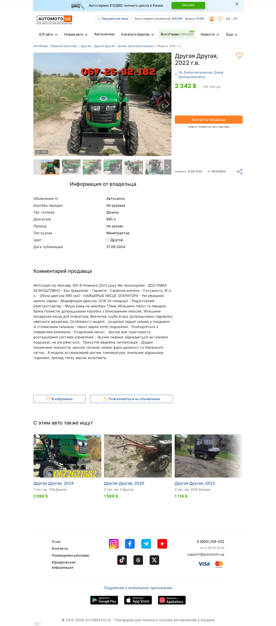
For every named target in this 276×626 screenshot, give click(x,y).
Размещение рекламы (70, 555)
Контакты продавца (209, 119)
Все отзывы (177, 34)
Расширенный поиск (115, 18)
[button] (167, 104)
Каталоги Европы (135, 34)
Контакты (60, 548)
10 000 (200, 18)
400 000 (177, 18)
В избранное (62, 399)
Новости (208, 34)
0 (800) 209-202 (210, 541)
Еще (229, 34)
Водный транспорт (64, 46)
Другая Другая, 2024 (53, 483)
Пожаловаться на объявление (134, 399)
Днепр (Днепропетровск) (136, 46)
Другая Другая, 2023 (195, 483)
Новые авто (73, 34)
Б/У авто (46, 34)
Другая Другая (104, 46)
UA (228, 18)
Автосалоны (104, 34)
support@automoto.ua (205, 554)
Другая (86, 46)
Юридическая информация (63, 565)
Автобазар (40, 46)
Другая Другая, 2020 (124, 483)
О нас (56, 541)
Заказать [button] (188, 5)
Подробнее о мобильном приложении (138, 588)
